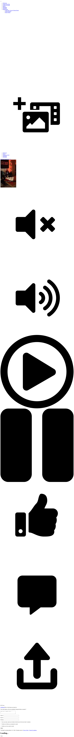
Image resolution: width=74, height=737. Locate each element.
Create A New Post (6, 4)
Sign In (4, 6)
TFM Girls (5, 3)
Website (1, 719)
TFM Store (5, 8)
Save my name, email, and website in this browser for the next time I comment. (16, 721)
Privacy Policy (7, 12)
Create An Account (6, 5)
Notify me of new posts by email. (8, 726)
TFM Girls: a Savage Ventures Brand (12, 10)
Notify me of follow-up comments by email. (10, 724)
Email (1, 717)
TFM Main (5, 7)
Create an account (6, 154)
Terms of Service (8, 11)
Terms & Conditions (33, 730)
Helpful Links (5, 9)
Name (1, 715)
